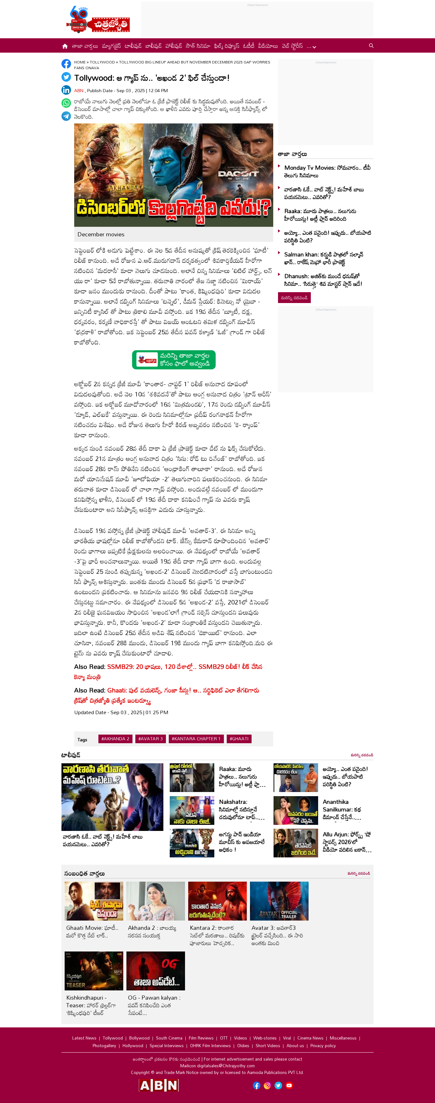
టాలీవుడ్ (133, 45)
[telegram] (66, 116)
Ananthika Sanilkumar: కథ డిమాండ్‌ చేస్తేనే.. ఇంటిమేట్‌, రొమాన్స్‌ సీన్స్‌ (342, 817)
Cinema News (310, 1038)
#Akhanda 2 (115, 738)
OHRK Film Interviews (210, 1045)
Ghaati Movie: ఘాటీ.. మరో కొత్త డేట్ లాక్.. (92, 931)
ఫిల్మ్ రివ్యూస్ (226, 45)
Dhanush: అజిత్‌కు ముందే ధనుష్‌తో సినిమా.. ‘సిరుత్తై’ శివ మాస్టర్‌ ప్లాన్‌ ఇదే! (323, 279)
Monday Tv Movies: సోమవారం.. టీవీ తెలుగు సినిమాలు (327, 171)
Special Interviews (167, 1045)
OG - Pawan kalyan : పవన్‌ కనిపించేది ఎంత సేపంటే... (154, 1005)
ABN (79, 90)
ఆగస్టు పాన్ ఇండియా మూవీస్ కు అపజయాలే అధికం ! (242, 841)
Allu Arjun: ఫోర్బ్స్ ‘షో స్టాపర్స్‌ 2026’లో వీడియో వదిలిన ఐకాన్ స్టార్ (347, 845)
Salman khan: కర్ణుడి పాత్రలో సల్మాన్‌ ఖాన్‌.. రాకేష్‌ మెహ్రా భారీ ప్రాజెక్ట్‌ (323, 258)
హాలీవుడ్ (174, 45)
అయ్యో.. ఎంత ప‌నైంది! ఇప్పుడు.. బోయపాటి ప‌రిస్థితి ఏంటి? (327, 236)
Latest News (84, 1038)
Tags (82, 739)
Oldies (243, 1045)
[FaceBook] (66, 64)
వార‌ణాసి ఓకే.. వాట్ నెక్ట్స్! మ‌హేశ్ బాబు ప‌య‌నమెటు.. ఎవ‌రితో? (324, 193)
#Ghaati (239, 738)
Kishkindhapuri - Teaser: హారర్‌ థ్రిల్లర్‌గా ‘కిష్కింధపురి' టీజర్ (91, 1005)
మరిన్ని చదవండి (294, 297)
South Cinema (169, 1038)
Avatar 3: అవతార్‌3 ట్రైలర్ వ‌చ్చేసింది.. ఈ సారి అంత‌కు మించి (277, 935)
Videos (240, 1038)
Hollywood (133, 1045)
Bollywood (139, 1038)
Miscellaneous (343, 1038)
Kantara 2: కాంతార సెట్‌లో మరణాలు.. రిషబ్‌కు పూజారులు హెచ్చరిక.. (217, 935)
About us (295, 1045)
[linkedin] (66, 90)
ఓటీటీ (248, 45)
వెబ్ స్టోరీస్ (292, 45)
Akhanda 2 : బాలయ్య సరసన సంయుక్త (152, 931)
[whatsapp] (66, 103)
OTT (224, 1038)
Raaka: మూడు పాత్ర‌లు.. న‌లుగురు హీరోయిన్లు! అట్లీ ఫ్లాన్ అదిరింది (320, 214)
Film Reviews (201, 1038)
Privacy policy (323, 1045)
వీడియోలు (268, 45)
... (310, 45)
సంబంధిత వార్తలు (85, 873)
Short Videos (268, 1045)
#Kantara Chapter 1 (196, 738)
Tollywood (103, 62)
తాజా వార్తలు (85, 45)
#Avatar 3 (151, 738)
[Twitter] (66, 77)
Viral (287, 1038)
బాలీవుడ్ (154, 45)
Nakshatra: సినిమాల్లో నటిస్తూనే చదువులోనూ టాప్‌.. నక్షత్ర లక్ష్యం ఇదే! (239, 813)
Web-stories (265, 1038)
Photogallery (104, 1045)
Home (80, 62)
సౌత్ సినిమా (198, 45)
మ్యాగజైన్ (111, 45)
